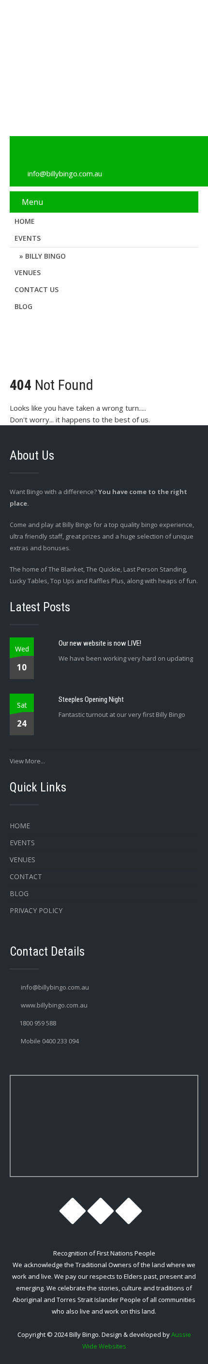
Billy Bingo (45, 256)
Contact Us (37, 289)
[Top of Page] (180, 1343)
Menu (32, 202)
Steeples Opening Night (91, 699)
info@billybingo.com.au (65, 173)
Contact (26, 876)
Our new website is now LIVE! (100, 643)
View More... (27, 761)
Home (25, 221)
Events (28, 238)
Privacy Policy (36, 910)
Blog (23, 306)
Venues (28, 272)
